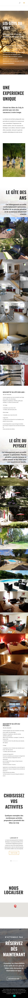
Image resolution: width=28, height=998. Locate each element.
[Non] (26, 992)
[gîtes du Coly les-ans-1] (14, 238)
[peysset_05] (14, 506)
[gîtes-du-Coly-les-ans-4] (14, 301)
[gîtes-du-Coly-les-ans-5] (14, 322)
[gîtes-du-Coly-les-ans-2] (14, 259)
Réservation (14, 979)
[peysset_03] (14, 591)
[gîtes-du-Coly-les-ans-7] (14, 364)
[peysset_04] (14, 527)
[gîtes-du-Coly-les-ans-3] (14, 280)
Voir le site (14, 853)
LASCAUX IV (14, 838)
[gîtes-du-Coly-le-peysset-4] (14, 633)
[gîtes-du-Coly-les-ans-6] (14, 343)
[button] (15, 906)
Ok (14, 995)
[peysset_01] (14, 485)
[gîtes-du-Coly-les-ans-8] (14, 385)
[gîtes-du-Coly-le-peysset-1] (14, 570)
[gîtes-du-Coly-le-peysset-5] (14, 654)
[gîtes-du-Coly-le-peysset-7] (14, 696)
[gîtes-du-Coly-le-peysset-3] (14, 717)
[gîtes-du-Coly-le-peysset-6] (14, 675)
